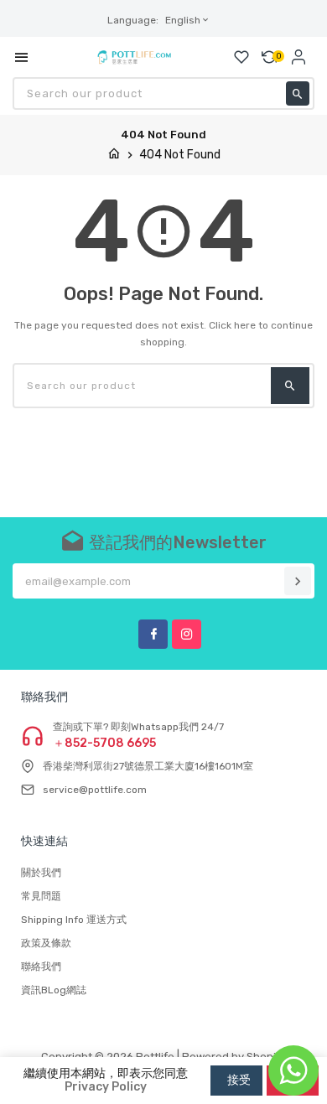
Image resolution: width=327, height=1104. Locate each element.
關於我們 (41, 873)
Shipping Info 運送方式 (74, 919)
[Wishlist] (241, 57)
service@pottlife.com (95, 790)
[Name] (297, 581)
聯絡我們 (41, 966)
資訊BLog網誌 (53, 990)
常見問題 (41, 896)
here (245, 325)
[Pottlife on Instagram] (186, 634)
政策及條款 (46, 943)
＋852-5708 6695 (104, 743)
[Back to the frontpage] (114, 155)
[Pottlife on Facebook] (153, 634)
